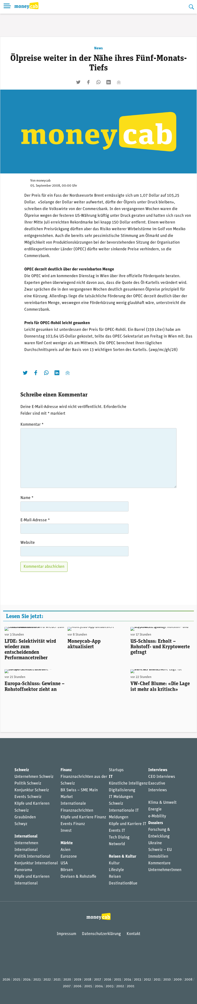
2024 (27, 979)
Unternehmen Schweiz (34, 777)
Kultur (114, 863)
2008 (188, 979)
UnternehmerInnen (164, 870)
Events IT (117, 831)
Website (27, 543)
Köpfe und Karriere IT (127, 824)
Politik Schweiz (27, 783)
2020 (67, 979)
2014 (127, 979)
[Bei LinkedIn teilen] (108, 82)
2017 (97, 979)
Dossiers (155, 823)
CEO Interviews (161, 777)
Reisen (115, 877)
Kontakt (133, 934)
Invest (66, 831)
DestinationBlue (123, 883)
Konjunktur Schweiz (31, 790)
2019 (77, 979)
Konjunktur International (36, 863)
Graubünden (25, 817)
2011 (157, 979)
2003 (109, 986)
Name (26, 498)
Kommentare (159, 863)
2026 (6, 979)
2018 (87, 979)
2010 (167, 979)
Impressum (66, 934)
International (25, 836)
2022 (47, 979)
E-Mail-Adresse (35, 520)
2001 (130, 986)
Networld (117, 844)
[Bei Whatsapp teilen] (98, 82)
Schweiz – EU (160, 850)
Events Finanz (73, 824)
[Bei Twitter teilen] (78, 82)
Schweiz (21, 770)
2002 (120, 986)
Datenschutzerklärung (101, 934)
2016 (107, 979)
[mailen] (118, 82)
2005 (88, 986)
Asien (65, 850)
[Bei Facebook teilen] (88, 82)
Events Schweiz (28, 797)
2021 (57, 979)
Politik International (32, 857)
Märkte (67, 843)
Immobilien (158, 857)
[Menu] (7, 7)
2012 (147, 979)
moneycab (43, 181)
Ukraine (155, 843)
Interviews (157, 770)
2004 (99, 986)
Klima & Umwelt (162, 803)
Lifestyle (116, 870)
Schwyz (20, 824)
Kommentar (31, 425)
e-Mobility (157, 816)
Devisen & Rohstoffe (78, 877)
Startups (116, 770)
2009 (178, 979)
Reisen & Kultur (122, 857)
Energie (155, 809)
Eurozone (69, 857)
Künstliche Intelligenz (128, 783)
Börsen (67, 870)
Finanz (66, 770)
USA (64, 863)
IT (111, 777)
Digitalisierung (122, 790)
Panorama (23, 870)
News (98, 48)
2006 (77, 986)
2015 (117, 979)
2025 (16, 979)
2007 (67, 986)
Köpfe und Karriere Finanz (83, 817)
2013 (137, 979)
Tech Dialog (119, 837)
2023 (37, 979)
